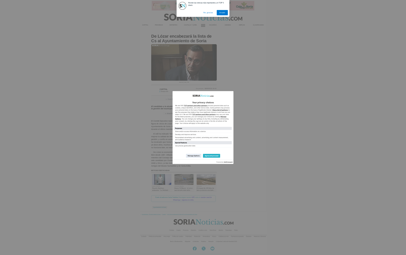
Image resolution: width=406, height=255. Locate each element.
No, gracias (208, 12)
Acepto (222, 12)
